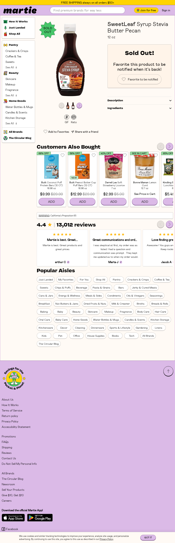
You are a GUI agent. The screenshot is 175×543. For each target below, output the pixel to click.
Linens (158, 327)
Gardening (142, 327)
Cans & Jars (46, 295)
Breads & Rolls (159, 303)
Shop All (100, 279)
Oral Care (44, 319)
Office (76, 335)
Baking (44, 311)
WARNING (44, 215)
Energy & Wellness (69, 295)
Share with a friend (86, 131)
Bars (121, 287)
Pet (60, 335)
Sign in (166, 10)
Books (115, 335)
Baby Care (62, 319)
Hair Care (160, 311)
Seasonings (156, 295)
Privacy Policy (10, 421)
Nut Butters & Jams (66, 303)
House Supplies (95, 335)
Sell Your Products (13, 489)
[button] (70, 60)
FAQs (5, 441)
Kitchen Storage (15, 117)
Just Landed (46, 279)
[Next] (169, 146)
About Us (8, 399)
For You (84, 279)
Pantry (116, 279)
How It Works (10, 405)
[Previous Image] (61, 105)
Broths (140, 303)
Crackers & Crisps (16, 50)
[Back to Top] (168, 371)
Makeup (10, 84)
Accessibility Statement (16, 426)
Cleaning (80, 327)
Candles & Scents (16, 112)
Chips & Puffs (63, 287)
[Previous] (160, 146)
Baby (60, 311)
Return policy (10, 415)
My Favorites (65, 279)
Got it (148, 537)
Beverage (81, 287)
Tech (131, 335)
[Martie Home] (17, 10)
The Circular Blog (49, 343)
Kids (44, 335)
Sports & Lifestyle (120, 327)
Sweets (10, 61)
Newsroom (8, 484)
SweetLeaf (121, 23)
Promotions (9, 436)
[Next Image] (79, 105)
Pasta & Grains (101, 287)
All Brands (148, 335)
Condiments (114, 295)
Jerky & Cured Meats (144, 287)
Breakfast (44, 303)
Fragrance (11, 89)
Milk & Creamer (121, 303)
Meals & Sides (94, 295)
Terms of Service (12, 410)
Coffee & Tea (13, 56)
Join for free (148, 10)
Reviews (7, 452)
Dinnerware (97, 327)
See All (9, 67)
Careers (7, 500)
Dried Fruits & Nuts (95, 303)
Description (115, 100)
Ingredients (115, 108)
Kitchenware (46, 327)
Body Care (143, 311)
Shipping (7, 447)
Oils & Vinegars (135, 295)
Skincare (10, 78)
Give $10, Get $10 (13, 495)
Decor (63, 327)
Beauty (76, 311)
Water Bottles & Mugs (19, 106)
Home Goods (80, 319)
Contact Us (9, 458)
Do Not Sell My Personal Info (19, 463)
